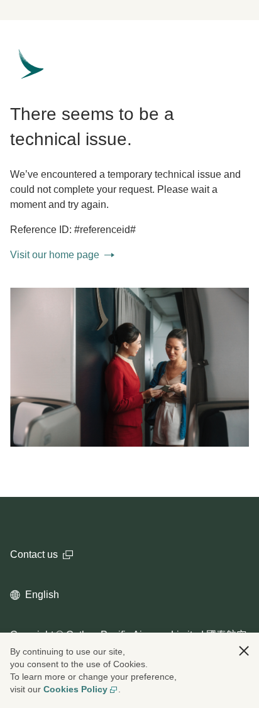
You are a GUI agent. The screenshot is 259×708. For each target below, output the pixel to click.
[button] (244, 651)
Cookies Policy (75, 689)
